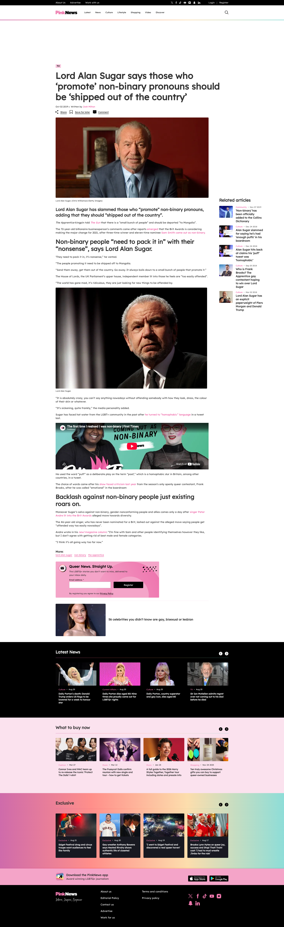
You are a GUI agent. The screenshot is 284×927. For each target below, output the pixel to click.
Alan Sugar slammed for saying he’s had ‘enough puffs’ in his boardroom (249, 235)
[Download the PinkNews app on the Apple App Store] (197, 878)
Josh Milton (89, 106)
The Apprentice (96, 555)
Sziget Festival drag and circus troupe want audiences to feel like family (75, 847)
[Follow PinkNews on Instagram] (219, 896)
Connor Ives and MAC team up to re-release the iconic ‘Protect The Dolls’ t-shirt (76, 772)
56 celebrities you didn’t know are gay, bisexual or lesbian (151, 619)
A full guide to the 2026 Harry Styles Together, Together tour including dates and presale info (163, 772)
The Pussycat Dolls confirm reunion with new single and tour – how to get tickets (118, 772)
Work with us (92, 2)
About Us (60, 2)
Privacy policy (150, 898)
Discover (160, 12)
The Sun (95, 222)
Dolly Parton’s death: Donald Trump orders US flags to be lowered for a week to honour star (74, 698)
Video (148, 12)
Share (63, 112)
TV (58, 66)
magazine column (93, 532)
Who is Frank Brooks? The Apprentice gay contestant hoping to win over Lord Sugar (248, 278)
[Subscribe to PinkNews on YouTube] (211, 896)
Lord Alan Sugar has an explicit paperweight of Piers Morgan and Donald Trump (249, 303)
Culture (109, 12)
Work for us (108, 917)
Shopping (135, 12)
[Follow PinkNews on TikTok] (204, 896)
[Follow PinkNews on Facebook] (197, 896)
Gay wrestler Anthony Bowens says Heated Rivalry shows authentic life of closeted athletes (119, 849)
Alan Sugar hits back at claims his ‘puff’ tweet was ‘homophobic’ (249, 255)
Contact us (107, 904)
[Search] (226, 12)
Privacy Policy (106, 593)
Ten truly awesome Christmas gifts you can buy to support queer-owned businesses (206, 772)
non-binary (80, 555)
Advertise (75, 2)
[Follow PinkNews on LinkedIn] (199, 2)
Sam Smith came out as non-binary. (183, 232)
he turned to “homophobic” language (168, 414)
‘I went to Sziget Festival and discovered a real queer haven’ (163, 846)
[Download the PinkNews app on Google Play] (218, 878)
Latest (87, 12)
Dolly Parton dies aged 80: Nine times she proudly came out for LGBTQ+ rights (120, 696)
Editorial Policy (110, 898)
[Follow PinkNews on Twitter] (190, 896)
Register (223, 2)
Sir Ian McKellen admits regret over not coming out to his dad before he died (207, 696)
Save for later (82, 112)
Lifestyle (121, 12)
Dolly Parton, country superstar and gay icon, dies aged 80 (163, 695)
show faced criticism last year (117, 484)
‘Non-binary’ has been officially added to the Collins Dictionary (249, 216)
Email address (80, 580)
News (98, 12)
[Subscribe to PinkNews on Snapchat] (190, 903)
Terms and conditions (155, 891)
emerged (152, 229)
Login (212, 2)
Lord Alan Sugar (64, 555)
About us (106, 891)
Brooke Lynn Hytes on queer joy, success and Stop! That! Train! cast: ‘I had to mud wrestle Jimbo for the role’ (207, 849)
